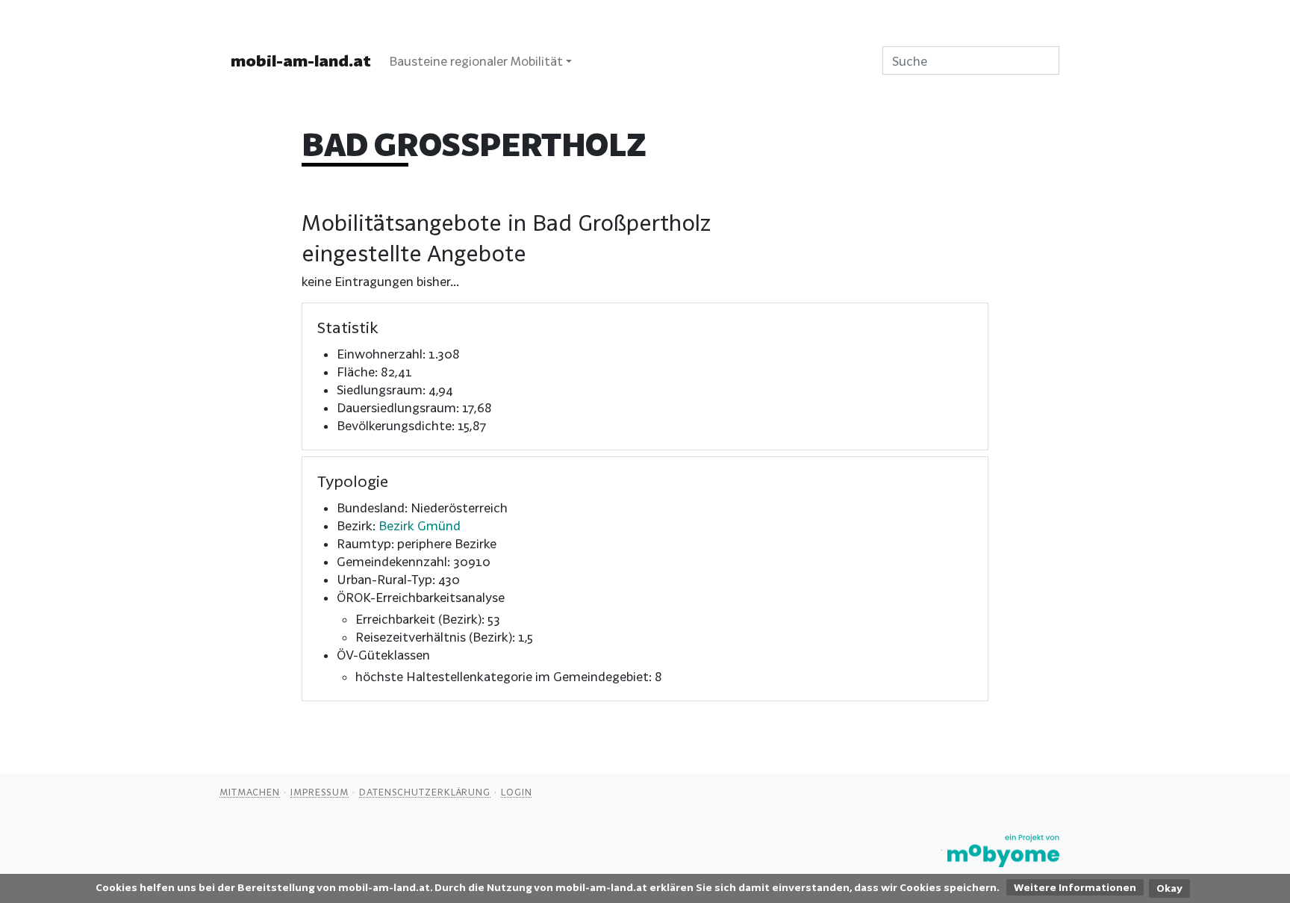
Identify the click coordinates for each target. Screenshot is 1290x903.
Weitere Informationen (1075, 887)
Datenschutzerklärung (424, 791)
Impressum (319, 791)
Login (516, 791)
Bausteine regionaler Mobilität (476, 61)
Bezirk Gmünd (419, 525)
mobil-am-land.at (301, 60)
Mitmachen (249, 791)
